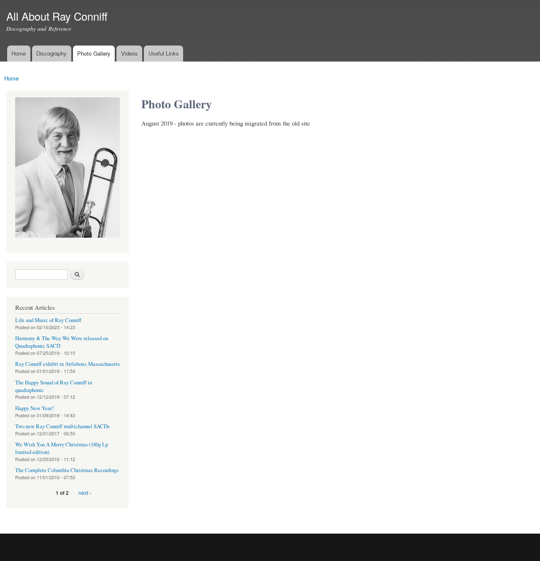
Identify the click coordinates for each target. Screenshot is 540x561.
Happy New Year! (34, 408)
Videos (129, 53)
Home (18, 53)
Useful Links (163, 53)
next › (84, 492)
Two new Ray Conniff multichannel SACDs (62, 426)
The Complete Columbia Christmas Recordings (67, 470)
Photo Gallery (94, 53)
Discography (51, 53)
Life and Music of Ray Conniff (48, 320)
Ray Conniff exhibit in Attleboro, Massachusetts (67, 364)
